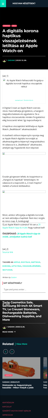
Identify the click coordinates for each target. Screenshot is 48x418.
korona (6, 266)
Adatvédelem (8, 402)
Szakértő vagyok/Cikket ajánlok (16, 411)
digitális (25, 262)
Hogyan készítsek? (24, 3)
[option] (21, 374)
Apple (17, 262)
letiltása (16, 266)
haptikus (35, 262)
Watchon (7, 270)
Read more (8, 332)
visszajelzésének (31, 266)
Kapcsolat (7, 406)
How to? (6, 26)
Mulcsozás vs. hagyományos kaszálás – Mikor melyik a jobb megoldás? (18, 387)
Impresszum (7, 415)
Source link (7, 252)
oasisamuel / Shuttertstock (24, 100)
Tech (14, 26)
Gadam (11, 60)
